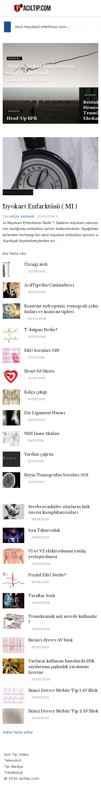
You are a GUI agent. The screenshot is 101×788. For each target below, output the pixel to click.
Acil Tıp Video (16, 754)
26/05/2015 (40, 629)
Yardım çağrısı (38, 454)
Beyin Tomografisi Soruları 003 (56, 475)
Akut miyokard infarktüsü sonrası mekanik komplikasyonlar (40, 73)
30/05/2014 (36, 337)
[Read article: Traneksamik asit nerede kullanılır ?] (13, 621)
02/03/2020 (41, 564)
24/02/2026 (36, 319)
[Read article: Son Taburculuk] (13, 535)
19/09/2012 (36, 399)
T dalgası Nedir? (40, 329)
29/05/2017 (40, 537)
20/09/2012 (36, 271)
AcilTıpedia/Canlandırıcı (49, 285)
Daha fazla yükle (18, 732)
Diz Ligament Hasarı (44, 412)
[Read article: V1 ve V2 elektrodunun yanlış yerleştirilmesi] (13, 556)
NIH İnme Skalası (41, 433)
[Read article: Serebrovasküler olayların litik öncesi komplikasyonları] (13, 511)
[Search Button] (94, 8)
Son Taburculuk (44, 530)
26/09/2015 (36, 292)
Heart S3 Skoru (39, 371)
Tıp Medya (13, 766)
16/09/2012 (40, 582)
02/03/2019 (40, 603)
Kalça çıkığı (35, 392)
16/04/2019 (40, 519)
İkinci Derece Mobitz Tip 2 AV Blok (63, 711)
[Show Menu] (6, 8)
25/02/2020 (40, 679)
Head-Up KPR (22, 118)
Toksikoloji (13, 772)
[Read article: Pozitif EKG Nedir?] (13, 580)
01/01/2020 (40, 647)
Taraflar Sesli (41, 595)
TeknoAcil (12, 760)
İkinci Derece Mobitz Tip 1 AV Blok (62, 690)
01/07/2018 (36, 357)
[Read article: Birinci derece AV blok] (13, 645)
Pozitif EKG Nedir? (47, 575)
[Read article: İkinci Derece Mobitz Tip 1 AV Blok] (13, 695)
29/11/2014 (35, 440)
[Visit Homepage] (32, 8)
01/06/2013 (36, 420)
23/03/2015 (45, 216)
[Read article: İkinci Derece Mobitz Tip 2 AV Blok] (13, 716)
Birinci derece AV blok (50, 640)
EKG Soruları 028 (41, 350)
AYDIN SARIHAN (22, 216)
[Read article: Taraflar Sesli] (13, 600)
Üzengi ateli (35, 264)
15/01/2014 (35, 461)
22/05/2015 (36, 378)
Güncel (14, 58)
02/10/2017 (36, 482)
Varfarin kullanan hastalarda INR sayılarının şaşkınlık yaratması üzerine (61, 667)
